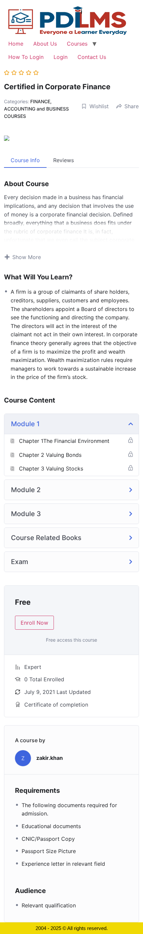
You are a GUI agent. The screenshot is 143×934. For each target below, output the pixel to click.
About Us (45, 43)
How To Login (26, 57)
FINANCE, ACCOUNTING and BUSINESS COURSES (36, 109)
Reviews (63, 160)
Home (15, 43)
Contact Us (91, 57)
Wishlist (99, 106)
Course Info (25, 160)
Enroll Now (34, 622)
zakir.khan (49, 758)
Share (131, 106)
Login (61, 57)
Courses (77, 43)
